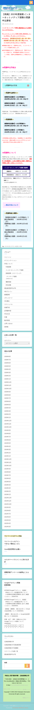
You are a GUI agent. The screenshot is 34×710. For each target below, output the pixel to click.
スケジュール (8, 304)
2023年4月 (7, 485)
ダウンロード (8, 298)
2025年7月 (7, 398)
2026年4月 (7, 369)
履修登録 (8, 282)
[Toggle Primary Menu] (31, 2)
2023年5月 (7, 481)
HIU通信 (6, 301)
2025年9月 (7, 391)
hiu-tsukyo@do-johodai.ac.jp (19, 685)
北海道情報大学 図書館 (11, 648)
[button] (17, 85)
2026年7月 (7, 359)
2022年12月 (7, 497)
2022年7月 (7, 514)
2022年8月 (7, 510)
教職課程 (7, 294)
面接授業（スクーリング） (14, 273)
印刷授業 (8, 267)
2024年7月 (7, 436)
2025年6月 (7, 401)
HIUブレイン (8, 291)
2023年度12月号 (9, 246)
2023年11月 (7, 462)
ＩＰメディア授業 (11, 276)
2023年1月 (7, 494)
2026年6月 (7, 363)
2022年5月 (7, 520)
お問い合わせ (8, 323)
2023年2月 (7, 491)
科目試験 (8, 285)
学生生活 (7, 314)
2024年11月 (7, 424)
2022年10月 (7, 504)
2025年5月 (7, 404)
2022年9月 (7, 507)
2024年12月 (7, 420)
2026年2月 (7, 375)
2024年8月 (7, 433)
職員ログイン (26, 697)
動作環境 (7, 320)
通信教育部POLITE (10, 288)
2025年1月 (7, 417)
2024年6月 (7, 440)
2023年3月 (7, 488)
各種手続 (7, 307)
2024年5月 (7, 443)
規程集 (6, 327)
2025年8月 (7, 395)
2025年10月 (7, 388)
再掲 (20, 246)
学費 (5, 317)
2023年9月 (7, 469)
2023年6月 (7, 478)
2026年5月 (7, 366)
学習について (8, 263)
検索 (5, 662)
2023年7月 (7, 475)
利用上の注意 (7, 689)
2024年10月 (7, 427)
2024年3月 (7, 449)
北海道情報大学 (9, 641)
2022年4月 (7, 523)
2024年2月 (7, 453)
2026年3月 (7, 372)
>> (22, 626)
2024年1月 (7, 456)
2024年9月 (7, 430)
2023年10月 (7, 465)
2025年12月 (7, 382)
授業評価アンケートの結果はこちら (16, 572)
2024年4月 (7, 446)
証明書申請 (7, 310)
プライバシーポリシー (16, 689)
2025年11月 (7, 385)
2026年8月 (7, 356)
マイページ (7, 257)
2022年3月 (7, 526)
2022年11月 (7, 501)
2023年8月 (7, 472)
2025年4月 (7, 408)
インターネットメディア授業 (14, 270)
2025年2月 (7, 414)
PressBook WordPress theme (20, 707)
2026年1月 (7, 379)
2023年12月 (7, 459)
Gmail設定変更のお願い (12, 549)
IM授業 (17, 246)
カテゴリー (7, 340)
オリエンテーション (10, 260)
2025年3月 (7, 411)
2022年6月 (7, 517)
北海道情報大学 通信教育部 (12, 645)
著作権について (26, 689)
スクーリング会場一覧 (11, 651)
